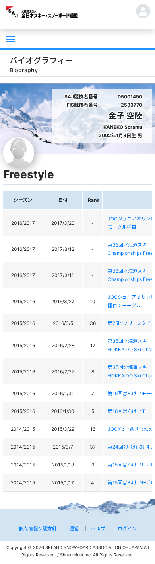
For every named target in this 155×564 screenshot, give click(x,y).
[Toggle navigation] (10, 38)
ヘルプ (98, 528)
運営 (74, 528)
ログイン (127, 528)
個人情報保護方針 (38, 528)
